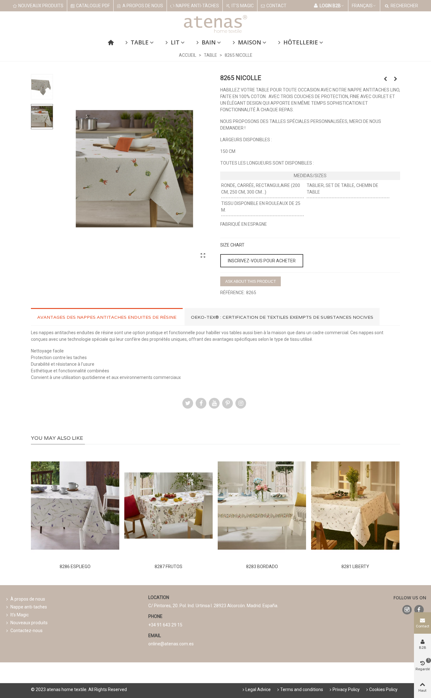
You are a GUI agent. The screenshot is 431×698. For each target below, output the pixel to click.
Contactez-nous (26, 630)
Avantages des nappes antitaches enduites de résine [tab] (106, 317)
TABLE (140, 42)
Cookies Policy (383, 689)
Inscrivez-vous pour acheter (262, 260)
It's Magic (19, 614)
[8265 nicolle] (203, 255)
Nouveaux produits (29, 622)
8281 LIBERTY (355, 566)
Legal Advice (258, 689)
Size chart (232, 244)
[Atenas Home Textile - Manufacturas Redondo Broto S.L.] (215, 24)
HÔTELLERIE (300, 42)
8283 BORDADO (262, 566)
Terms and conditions (301, 689)
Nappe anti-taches (28, 606)
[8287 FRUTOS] (168, 505)
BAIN (209, 42)
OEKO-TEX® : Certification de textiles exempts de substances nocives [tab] (282, 317)
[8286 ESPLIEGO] (75, 505)
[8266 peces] (395, 79)
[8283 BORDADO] (262, 505)
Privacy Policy (346, 689)
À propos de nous (27, 599)
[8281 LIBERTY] (355, 505)
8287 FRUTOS (168, 566)
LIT (175, 42)
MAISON (249, 42)
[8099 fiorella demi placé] (385, 79)
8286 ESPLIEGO (75, 566)
